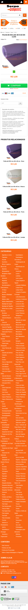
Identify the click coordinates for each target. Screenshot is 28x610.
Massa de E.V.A (20, 327)
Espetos (4, 473)
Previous (3, 22)
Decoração (5, 408)
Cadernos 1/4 (5, 315)
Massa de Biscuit (20, 325)
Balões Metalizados (7, 301)
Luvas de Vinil (19, 308)
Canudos (4, 355)
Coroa (3, 404)
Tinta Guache (19, 485)
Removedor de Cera (21, 413)
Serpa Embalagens (23, 39)
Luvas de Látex (20, 304)
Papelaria (7, 32)
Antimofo (4, 278)
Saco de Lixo (19, 432)
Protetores (19, 399)
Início (3, 32)
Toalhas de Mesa (20, 499)
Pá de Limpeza (20, 343)
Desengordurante (6, 411)
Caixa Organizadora (7, 329)
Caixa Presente (6, 341)
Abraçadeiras (5, 271)
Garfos (4, 527)
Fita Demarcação (6, 506)
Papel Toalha (19, 359)
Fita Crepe (5, 504)
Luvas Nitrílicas (20, 311)
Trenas (17, 508)
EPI (3, 464)
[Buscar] (20, 15)
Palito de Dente (20, 345)
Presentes (19, 536)
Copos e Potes (6, 394)
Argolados (5, 283)
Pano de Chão (19, 352)
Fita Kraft (4, 515)
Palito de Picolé (20, 350)
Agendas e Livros (7, 255)
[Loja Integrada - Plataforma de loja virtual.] (14, 608)
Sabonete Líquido (20, 422)
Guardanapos (19, 255)
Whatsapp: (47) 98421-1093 (9, 571)
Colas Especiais (6, 387)
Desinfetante (5, 427)
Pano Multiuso (20, 355)
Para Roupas (19, 366)
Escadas (4, 466)
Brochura (4, 313)
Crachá (4, 406)
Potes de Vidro (20, 385)
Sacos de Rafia (20, 457)
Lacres (18, 273)
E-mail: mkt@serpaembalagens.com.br (11, 573)
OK (20, 103)
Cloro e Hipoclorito (7, 362)
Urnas (17, 518)
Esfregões (5, 471)
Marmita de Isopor (21, 320)
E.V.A (15, 32)
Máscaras (18, 322)
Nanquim (18, 341)
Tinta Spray (19, 492)
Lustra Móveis (20, 301)
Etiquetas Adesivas (7, 485)
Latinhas (18, 276)
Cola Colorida (5, 369)
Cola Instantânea (6, 378)
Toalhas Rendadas (21, 501)
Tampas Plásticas (21, 473)
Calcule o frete (4, 99)
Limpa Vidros (19, 290)
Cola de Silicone (6, 376)
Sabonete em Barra (21, 420)
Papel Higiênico (20, 357)
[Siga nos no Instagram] (15, 577)
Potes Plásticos (20, 387)
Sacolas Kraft (19, 450)
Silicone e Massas (21, 462)
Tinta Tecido (19, 494)
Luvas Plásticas (20, 313)
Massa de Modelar (21, 329)
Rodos (17, 415)
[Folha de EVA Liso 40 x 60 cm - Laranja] (14, 231)
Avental (4, 292)
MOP (17, 338)
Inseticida (18, 271)
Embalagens (19, 527)
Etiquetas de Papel (7, 487)
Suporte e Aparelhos (21, 466)
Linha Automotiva (20, 297)
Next (25, 22)
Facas (3, 494)
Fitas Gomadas (6, 518)
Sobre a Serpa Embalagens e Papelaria (12, 552)
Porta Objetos (19, 380)
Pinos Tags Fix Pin (21, 373)
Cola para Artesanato (7, 380)
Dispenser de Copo (7, 432)
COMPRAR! (15, 85)
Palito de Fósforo (20, 348)
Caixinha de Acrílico (7, 352)
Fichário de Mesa (6, 497)
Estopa (4, 480)
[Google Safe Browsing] (16, 598)
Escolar (4, 259)
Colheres (4, 390)
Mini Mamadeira (20, 336)
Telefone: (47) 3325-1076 (8, 570)
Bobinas (18, 534)
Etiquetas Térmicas (7, 490)
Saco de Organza (20, 434)
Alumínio (4, 269)
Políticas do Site (6, 548)
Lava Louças (19, 278)
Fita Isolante (5, 513)
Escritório (4, 262)
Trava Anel (18, 506)
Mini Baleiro (19, 334)
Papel (12, 32)
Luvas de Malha (20, 306)
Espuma (4, 478)
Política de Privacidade (8, 550)
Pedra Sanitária (20, 369)
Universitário (19, 515)
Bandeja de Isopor (7, 304)
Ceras (3, 357)
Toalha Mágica (20, 497)
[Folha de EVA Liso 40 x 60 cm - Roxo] (14, 155)
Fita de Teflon (5, 508)
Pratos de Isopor (20, 390)
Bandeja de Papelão (7, 306)
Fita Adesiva (5, 499)
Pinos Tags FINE (20, 371)
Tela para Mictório (21, 478)
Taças (17, 471)
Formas (4, 520)
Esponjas (4, 476)
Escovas (4, 469)
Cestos (4, 359)
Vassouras (19, 520)
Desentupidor (5, 425)
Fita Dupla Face (6, 511)
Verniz (17, 522)
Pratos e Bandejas (21, 394)
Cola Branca (5, 366)
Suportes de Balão (21, 469)
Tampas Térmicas (20, 476)
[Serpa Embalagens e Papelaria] (14, 8)
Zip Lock (18, 525)
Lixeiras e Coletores (21, 299)
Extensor (4, 492)
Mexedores (19, 331)
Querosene (19, 411)
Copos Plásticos (6, 397)
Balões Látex (5, 299)
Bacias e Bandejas (7, 294)
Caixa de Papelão (7, 327)
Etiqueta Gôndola (6, 483)
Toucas (18, 504)
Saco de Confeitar (21, 429)
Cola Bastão (5, 364)
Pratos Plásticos (20, 397)
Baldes (4, 297)
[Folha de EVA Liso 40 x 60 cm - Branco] (14, 180)
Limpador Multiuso (21, 285)
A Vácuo (4, 290)
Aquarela (4, 280)
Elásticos (4, 457)
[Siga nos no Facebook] (13, 577)
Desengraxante (6, 413)
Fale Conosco (5, 545)
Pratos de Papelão (21, 392)
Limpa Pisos (19, 287)
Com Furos (5, 392)
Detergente (5, 429)
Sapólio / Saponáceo (21, 459)
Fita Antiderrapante (7, 501)
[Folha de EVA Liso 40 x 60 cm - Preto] (14, 206)
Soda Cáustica (20, 464)
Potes (17, 383)
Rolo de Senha (20, 418)
